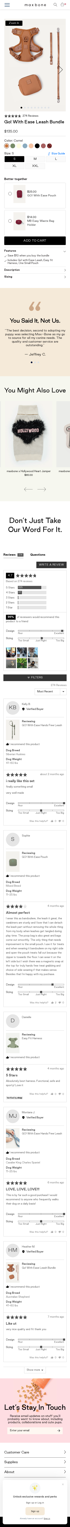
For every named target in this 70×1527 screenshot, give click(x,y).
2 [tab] (25, 108)
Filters (36, 677)
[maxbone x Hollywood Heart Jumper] (28, 434)
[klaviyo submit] (58, 1430)
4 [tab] (31, 108)
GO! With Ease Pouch (35, 857)
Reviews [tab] (12, 554)
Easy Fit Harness (32, 1038)
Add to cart (35, 240)
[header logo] (35, 4)
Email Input (15, 1429)
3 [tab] (28, 108)
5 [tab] (35, 108)
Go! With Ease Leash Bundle (39, 1268)
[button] (21, 116)
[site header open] (14, 5)
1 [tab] (21, 108)
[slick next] (41, 489)
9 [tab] (48, 108)
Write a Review (51, 565)
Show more (33, 1370)
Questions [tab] (37, 554)
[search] (50, 4)
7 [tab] (42, 108)
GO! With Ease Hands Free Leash (42, 725)
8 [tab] (45, 108)
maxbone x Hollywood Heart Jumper (29, 471)
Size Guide (58, 154)
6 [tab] (38, 108)
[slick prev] (28, 489)
